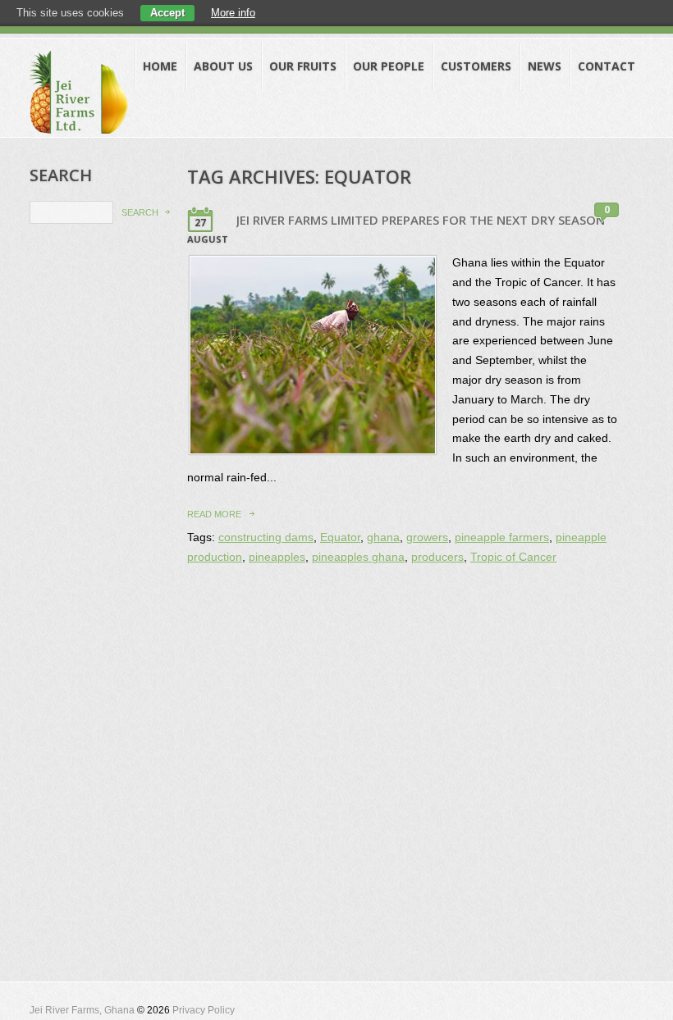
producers (437, 557)
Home (160, 66)
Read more (214, 514)
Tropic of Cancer (513, 557)
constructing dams (266, 537)
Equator (340, 537)
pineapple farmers (502, 537)
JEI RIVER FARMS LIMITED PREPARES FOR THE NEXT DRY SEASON (420, 220)
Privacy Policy (203, 1010)
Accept (167, 13)
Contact (606, 66)
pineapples (277, 557)
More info (233, 13)
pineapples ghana (358, 557)
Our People (388, 66)
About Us (223, 66)
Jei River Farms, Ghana (82, 1010)
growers (427, 537)
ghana (383, 537)
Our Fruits (302, 66)
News (544, 66)
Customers (476, 66)
